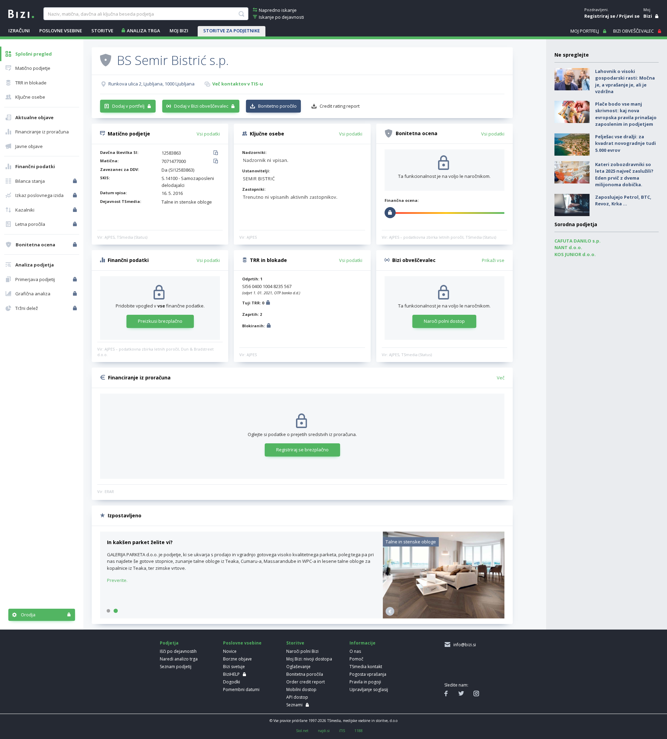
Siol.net (302, 730)
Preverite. (117, 580)
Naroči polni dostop (444, 321)
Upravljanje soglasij (368, 689)
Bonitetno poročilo (277, 106)
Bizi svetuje (234, 667)
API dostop (297, 697)
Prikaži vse (493, 260)
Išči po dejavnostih (178, 651)
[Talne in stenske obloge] (443, 617)
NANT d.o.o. (568, 247)
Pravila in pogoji (365, 682)
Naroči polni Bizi (302, 651)
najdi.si (324, 730)
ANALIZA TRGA (143, 30)
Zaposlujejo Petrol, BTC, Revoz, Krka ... (623, 200)
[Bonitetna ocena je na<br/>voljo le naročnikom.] (75, 244)
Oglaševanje (298, 667)
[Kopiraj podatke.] (217, 153)
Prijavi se (629, 16)
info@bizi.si (463, 645)
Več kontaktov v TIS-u (237, 84)
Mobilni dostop (301, 689)
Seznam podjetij (175, 667)
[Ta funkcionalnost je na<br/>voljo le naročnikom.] (75, 181)
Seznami (294, 705)
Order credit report (305, 682)
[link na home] (21, 13)
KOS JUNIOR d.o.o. (575, 254)
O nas (355, 651)
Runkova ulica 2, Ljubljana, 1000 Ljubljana (151, 84)
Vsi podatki (208, 134)
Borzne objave (237, 659)
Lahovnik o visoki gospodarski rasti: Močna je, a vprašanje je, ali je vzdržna (625, 81)
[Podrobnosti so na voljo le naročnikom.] (268, 303)
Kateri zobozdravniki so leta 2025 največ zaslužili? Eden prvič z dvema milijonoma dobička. (624, 174)
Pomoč (356, 659)
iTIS (342, 730)
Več (500, 378)
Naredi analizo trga (179, 659)
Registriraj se (599, 16)
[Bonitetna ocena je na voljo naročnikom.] (105, 59)
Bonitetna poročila (304, 674)
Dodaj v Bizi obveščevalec (201, 106)
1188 (358, 730)
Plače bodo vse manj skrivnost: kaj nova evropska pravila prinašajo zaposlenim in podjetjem (626, 114)
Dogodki (231, 682)
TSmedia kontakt (365, 667)
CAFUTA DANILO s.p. (577, 241)
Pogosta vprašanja (367, 674)
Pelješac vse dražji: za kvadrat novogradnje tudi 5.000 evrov (625, 143)
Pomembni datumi (241, 689)
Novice (230, 651)
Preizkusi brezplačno (160, 321)
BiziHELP (231, 674)
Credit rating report (340, 106)
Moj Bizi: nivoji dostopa (309, 659)
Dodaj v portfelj (128, 106)
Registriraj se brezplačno (302, 449)
